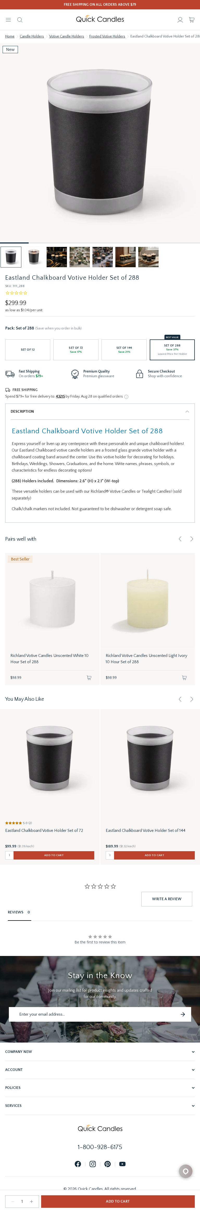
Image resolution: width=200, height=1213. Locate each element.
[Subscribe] (183, 1014)
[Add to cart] (89, 678)
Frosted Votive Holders (107, 36)
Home (10, 36)
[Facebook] (78, 1164)
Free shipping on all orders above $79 (100, 5)
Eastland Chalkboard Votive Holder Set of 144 (145, 830)
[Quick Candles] (100, 20)
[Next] (192, 539)
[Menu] (8, 20)
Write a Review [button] (167, 899)
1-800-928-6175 (100, 1147)
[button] (11, 257)
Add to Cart (118, 1201)
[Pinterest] (107, 1164)
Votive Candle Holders (66, 36)
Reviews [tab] (16, 912)
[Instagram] (93, 1164)
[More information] (126, 397)
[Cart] (192, 20)
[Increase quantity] (31, 1201)
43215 (60, 396)
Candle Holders (32, 36)
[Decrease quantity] (13, 1201)
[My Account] (180, 20)
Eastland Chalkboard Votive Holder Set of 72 (44, 830)
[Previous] (180, 539)
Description (22, 412)
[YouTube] (122, 1164)
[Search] (20, 20)
